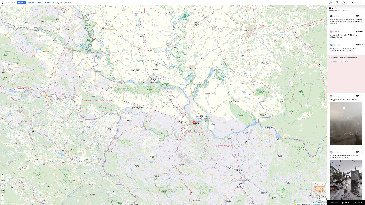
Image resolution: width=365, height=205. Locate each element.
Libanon (39, 3)
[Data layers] (2, 202)
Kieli (337, 3)
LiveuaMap (309, 204)
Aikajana (344, 3)
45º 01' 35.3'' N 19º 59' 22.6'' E (320, 202)
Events (331, 3)
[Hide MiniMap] (325, 196)
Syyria (47, 3)
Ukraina (31, 3)
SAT (3, 191)
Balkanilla (21, 3)
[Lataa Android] (359, 203)
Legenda (352, 3)
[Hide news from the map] (2, 186)
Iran (53, 3)
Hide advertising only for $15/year (340, 61)
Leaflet (298, 204)
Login (360, 3)
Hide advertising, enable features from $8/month (344, 57)
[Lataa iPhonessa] (346, 203)
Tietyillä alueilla (65, 3)
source (360, 16)
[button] (194, 123)
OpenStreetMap (317, 204)
